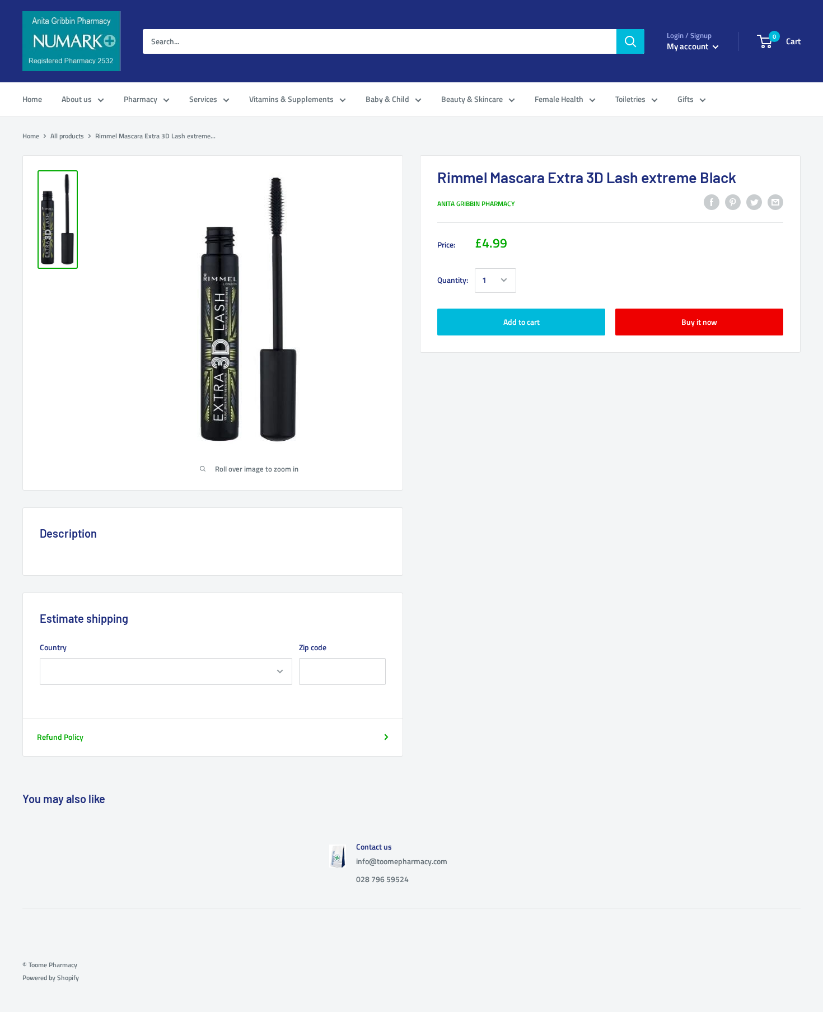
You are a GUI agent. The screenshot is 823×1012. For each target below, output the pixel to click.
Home (32, 99)
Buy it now (699, 321)
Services (203, 99)
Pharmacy (140, 99)
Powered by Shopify (50, 977)
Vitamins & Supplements (291, 99)
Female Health (559, 99)
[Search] (630, 41)
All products (67, 135)
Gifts (685, 99)
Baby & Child (387, 99)
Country (53, 647)
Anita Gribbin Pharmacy (476, 203)
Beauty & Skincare (472, 99)
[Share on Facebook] (711, 202)
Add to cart (521, 321)
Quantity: (452, 280)
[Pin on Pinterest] (733, 202)
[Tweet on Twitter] (754, 202)
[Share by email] (775, 202)
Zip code (312, 647)
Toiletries (630, 99)
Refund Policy (60, 737)
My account (688, 46)
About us (77, 99)
